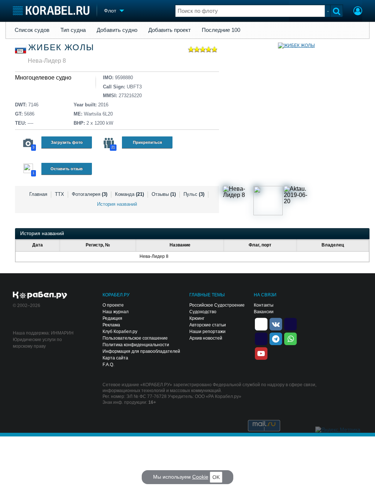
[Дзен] (261, 323)
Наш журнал (116, 311)
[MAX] (261, 338)
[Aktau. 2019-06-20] (298, 200)
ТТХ (59, 194)
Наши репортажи (207, 331)
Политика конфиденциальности (136, 344)
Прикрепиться (147, 142)
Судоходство (202, 311)
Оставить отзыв (67, 169)
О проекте (113, 305)
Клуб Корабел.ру (120, 331)
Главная (38, 194)
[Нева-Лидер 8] (237, 200)
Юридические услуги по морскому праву (37, 343)
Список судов (32, 30)
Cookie (200, 477)
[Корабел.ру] (40, 296)
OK (216, 477)
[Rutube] (290, 323)
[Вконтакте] (275, 323)
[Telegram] (275, 338)
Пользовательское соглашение (135, 338)
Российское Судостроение (217, 305)
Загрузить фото (67, 142)
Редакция (112, 318)
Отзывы (164, 194)
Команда (129, 194)
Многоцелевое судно (43, 77)
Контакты (264, 305)
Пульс (193, 194)
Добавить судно (117, 30)
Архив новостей (205, 338)
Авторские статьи (207, 325)
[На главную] (51, 10)
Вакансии (264, 311)
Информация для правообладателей (141, 351)
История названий (117, 204)
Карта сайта (115, 358)
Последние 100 (221, 30)
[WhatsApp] (290, 338)
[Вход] (357, 11)
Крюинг (196, 318)
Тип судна (73, 30)
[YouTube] (261, 353)
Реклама (111, 325)
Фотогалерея (89, 194)
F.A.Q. (108, 364)
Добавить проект (169, 30)
